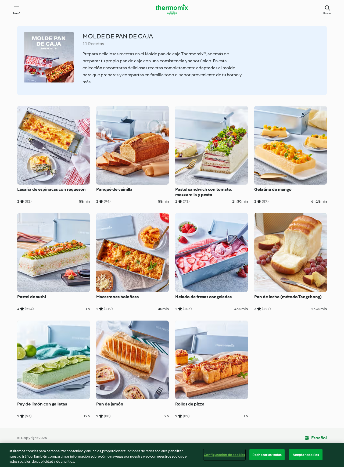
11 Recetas (93, 43)
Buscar (327, 13)
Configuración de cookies (224, 454)
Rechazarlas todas (267, 454)
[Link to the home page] (172, 9)
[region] (172, 455)
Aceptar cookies (306, 454)
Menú (16, 13)
